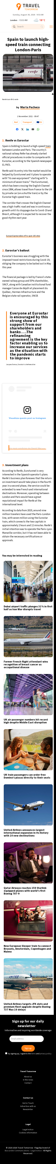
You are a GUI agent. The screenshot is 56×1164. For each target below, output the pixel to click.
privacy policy (46, 607)
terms (33, 607)
